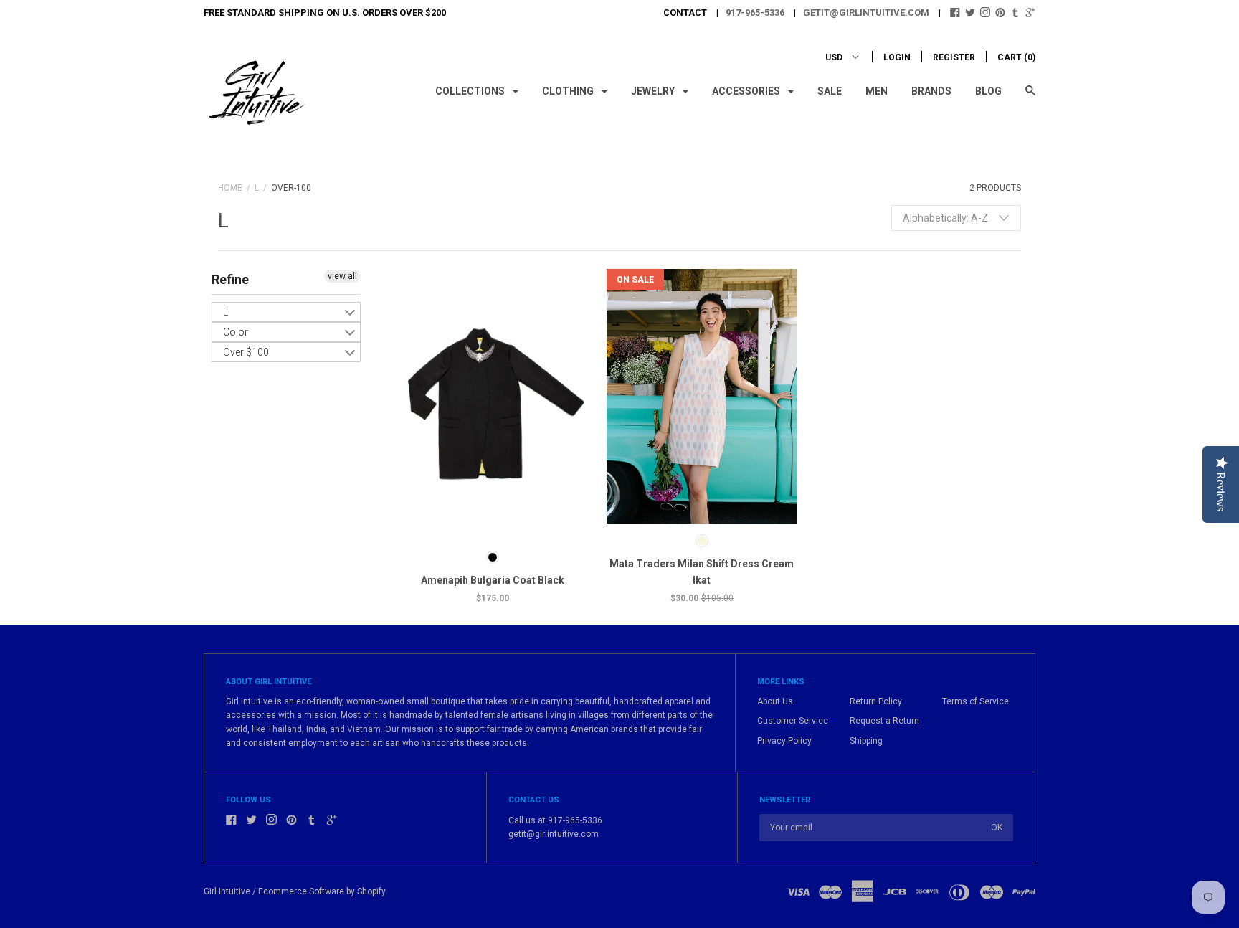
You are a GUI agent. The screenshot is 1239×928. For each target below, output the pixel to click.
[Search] (1030, 97)
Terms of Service (975, 701)
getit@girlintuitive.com (866, 12)
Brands (931, 91)
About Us (775, 701)
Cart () (1016, 57)
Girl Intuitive (227, 891)
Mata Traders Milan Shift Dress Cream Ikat (701, 571)
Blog (988, 91)
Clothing (569, 91)
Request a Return (884, 721)
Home (230, 188)
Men (876, 91)
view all (342, 276)
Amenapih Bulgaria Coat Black (492, 580)
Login (897, 57)
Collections (471, 91)
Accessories (747, 91)
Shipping (866, 741)
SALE (829, 91)
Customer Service (792, 721)
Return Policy (876, 701)
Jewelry (654, 91)
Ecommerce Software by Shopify (322, 891)
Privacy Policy (784, 741)
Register (954, 57)
